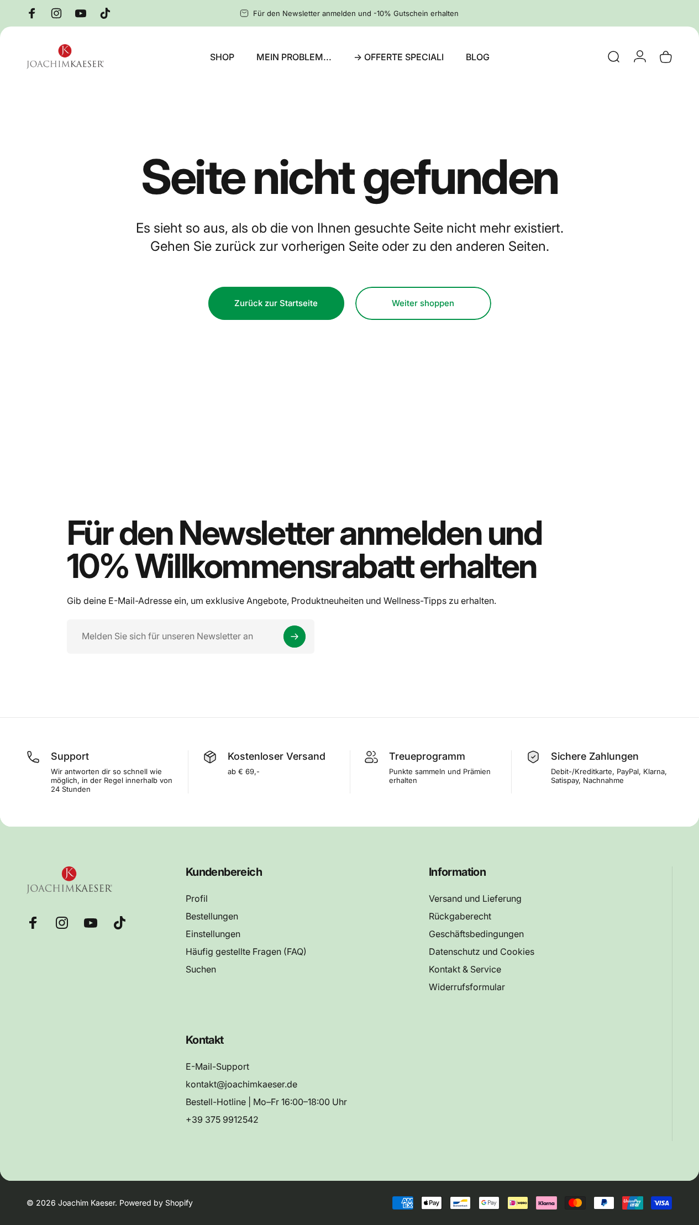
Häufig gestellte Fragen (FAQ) (246, 951)
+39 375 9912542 (222, 1120)
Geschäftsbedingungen (476, 933)
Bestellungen (212, 916)
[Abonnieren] (294, 636)
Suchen (201, 969)
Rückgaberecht (460, 916)
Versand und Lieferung (475, 898)
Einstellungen (213, 933)
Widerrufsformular (467, 986)
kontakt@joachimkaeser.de (241, 1084)
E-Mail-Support (217, 1066)
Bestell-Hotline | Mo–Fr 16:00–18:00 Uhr (266, 1102)
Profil (197, 898)
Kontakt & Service (465, 969)
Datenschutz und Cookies (481, 951)
